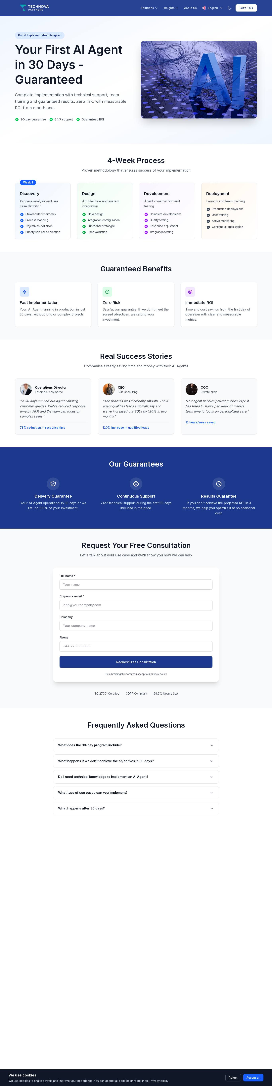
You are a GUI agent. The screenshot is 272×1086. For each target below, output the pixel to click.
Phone (64, 637)
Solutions (147, 8)
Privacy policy (159, 1080)
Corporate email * (72, 596)
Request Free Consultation (136, 662)
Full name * (67, 575)
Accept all (253, 1077)
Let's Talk (246, 8)
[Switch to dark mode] (229, 8)
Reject (233, 1077)
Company (66, 617)
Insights (169, 8)
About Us (190, 8)
